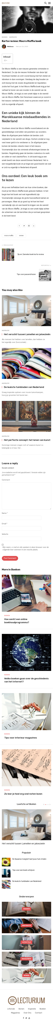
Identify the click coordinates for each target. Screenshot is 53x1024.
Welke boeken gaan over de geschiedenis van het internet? (26, 680)
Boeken (4, 37)
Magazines (15, 1013)
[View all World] (26, 909)
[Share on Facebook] (19, 226)
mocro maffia (8, 235)
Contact (38, 1013)
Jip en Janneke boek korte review (30, 254)
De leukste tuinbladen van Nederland (24, 387)
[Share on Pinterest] (29, 226)
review (21, 235)
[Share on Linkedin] (34, 226)
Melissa (10, 46)
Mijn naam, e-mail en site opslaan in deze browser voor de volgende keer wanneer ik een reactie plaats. (25, 548)
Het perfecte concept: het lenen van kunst (27, 440)
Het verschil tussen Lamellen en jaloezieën (27, 334)
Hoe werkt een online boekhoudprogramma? (16, 621)
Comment (6, 480)
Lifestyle (11, 1009)
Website (5, 534)
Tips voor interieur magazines (20, 737)
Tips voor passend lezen (26, 274)
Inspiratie (13, 37)
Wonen (21, 1009)
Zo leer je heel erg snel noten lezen (23, 794)
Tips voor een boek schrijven (23, 870)
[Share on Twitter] (24, 226)
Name (5, 513)
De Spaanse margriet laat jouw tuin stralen (29, 859)
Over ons (27, 1013)
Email (4, 524)
